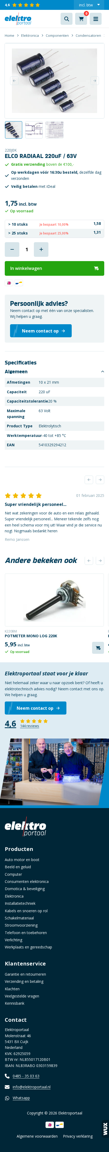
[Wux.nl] (105, 1129)
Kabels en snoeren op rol (26, 910)
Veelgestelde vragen (22, 996)
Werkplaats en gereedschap (28, 947)
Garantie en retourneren (25, 974)
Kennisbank (14, 1003)
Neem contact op (35, 708)
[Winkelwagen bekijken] (81, 19)
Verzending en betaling (24, 981)
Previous (14, 80)
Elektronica (30, 35)
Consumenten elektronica (27, 881)
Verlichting (13, 939)
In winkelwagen (26, 268)
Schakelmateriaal (19, 917)
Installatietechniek (20, 903)
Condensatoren (88, 35)
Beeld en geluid (18, 866)
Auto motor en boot (22, 859)
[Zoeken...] (66, 19)
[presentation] (89, 480)
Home (9, 35)
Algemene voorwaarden (37, 1136)
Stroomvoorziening (21, 925)
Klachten (12, 988)
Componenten (57, 35)
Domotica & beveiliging (25, 888)
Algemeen (16, 371)
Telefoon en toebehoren (26, 932)
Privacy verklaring (78, 1136)
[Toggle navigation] (96, 19)
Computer (13, 874)
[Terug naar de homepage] (18, 19)
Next (94, 80)
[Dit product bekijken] (54, 600)
